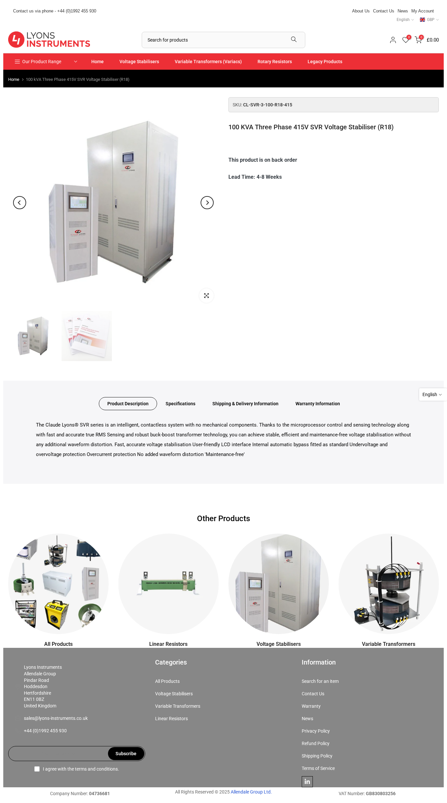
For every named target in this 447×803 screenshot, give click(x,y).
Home (97, 61)
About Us (361, 11)
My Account (422, 11)
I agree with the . (81, 769)
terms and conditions (96, 769)
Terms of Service (318, 768)
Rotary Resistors (275, 61)
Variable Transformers (177, 706)
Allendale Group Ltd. (251, 791)
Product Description (128, 403)
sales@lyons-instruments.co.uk (56, 718)
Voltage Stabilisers (139, 61)
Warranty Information (317, 403)
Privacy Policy (316, 731)
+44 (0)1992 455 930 (45, 730)
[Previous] (19, 202)
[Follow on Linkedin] (307, 781)
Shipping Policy (317, 755)
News (403, 11)
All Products (167, 681)
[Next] (207, 202)
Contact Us (383, 11)
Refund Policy (316, 743)
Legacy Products (325, 61)
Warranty (311, 706)
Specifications (180, 403)
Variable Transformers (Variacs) (208, 61)
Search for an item (320, 681)
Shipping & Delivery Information (245, 403)
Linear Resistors (171, 718)
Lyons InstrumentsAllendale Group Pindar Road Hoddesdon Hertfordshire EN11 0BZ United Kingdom (43, 686)
